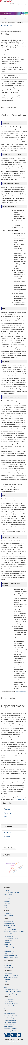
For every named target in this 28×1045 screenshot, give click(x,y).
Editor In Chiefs (8, 963)
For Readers (7, 832)
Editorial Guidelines (9, 1024)
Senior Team (7, 897)
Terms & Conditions (9, 949)
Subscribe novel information (11, 892)
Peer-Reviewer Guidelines (11, 1003)
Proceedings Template (10, 1022)
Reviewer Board (8, 967)
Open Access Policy (9, 925)
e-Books (6, 987)
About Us (6, 890)
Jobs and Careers (8, 899)
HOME (12, 4)
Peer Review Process (10, 929)
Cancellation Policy (9, 951)
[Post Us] (5, 1036)
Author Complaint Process (11, 938)
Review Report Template (10, 1016)
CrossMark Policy (8, 940)
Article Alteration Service (10, 1006)
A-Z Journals (7, 913)
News (5, 905)
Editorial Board (8, 965)
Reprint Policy (7, 944)
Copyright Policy (8, 936)
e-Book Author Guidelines (11, 989)
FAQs (5, 907)
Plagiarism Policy (8, 934)
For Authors (7, 836)
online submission (21, 691)
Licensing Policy (8, 921)
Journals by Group (9, 915)
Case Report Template (10, 1018)
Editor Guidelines (8, 1001)
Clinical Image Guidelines (11, 1031)
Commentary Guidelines (10, 1028)
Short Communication (10, 1020)
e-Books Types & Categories (11, 994)
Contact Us (7, 901)
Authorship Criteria (9, 923)
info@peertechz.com (19, 799)
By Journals (7, 903)
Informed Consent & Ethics (11, 957)
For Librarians (7, 840)
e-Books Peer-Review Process (12, 991)
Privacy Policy (8, 927)
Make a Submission (9, 848)
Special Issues (8, 973)
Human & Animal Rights (10, 955)
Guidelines (7, 979)
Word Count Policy (9, 947)
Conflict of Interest (9, 953)
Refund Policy (7, 942)
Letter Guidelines (8, 1026)
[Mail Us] (19, 1036)
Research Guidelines (9, 1013)
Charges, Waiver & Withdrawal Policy (14, 931)
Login (25, 4)
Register (19, 4)
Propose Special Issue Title (11, 975)
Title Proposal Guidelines (11, 977)
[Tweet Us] (12, 1036)
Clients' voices (8, 894)
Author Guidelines (9, 999)
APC (5, 1008)
